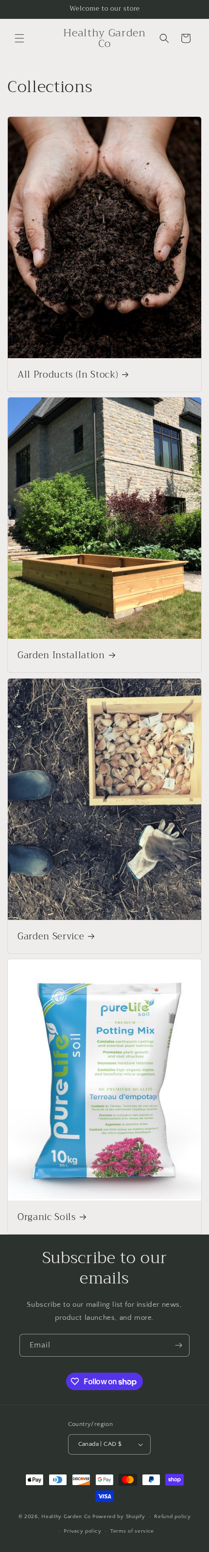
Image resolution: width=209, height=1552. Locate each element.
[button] (19, 38)
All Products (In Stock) (67, 375)
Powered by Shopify (118, 1517)
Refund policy (172, 1517)
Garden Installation (61, 656)
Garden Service (50, 936)
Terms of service (132, 1531)
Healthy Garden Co (66, 1517)
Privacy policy (82, 1531)
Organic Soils (46, 1217)
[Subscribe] (178, 1345)
